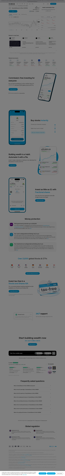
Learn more (25, 474)
